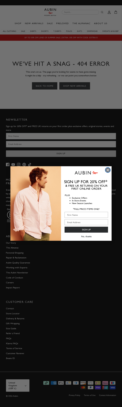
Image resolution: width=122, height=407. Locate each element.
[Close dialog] (107, 170)
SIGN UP (86, 229)
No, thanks (86, 236)
